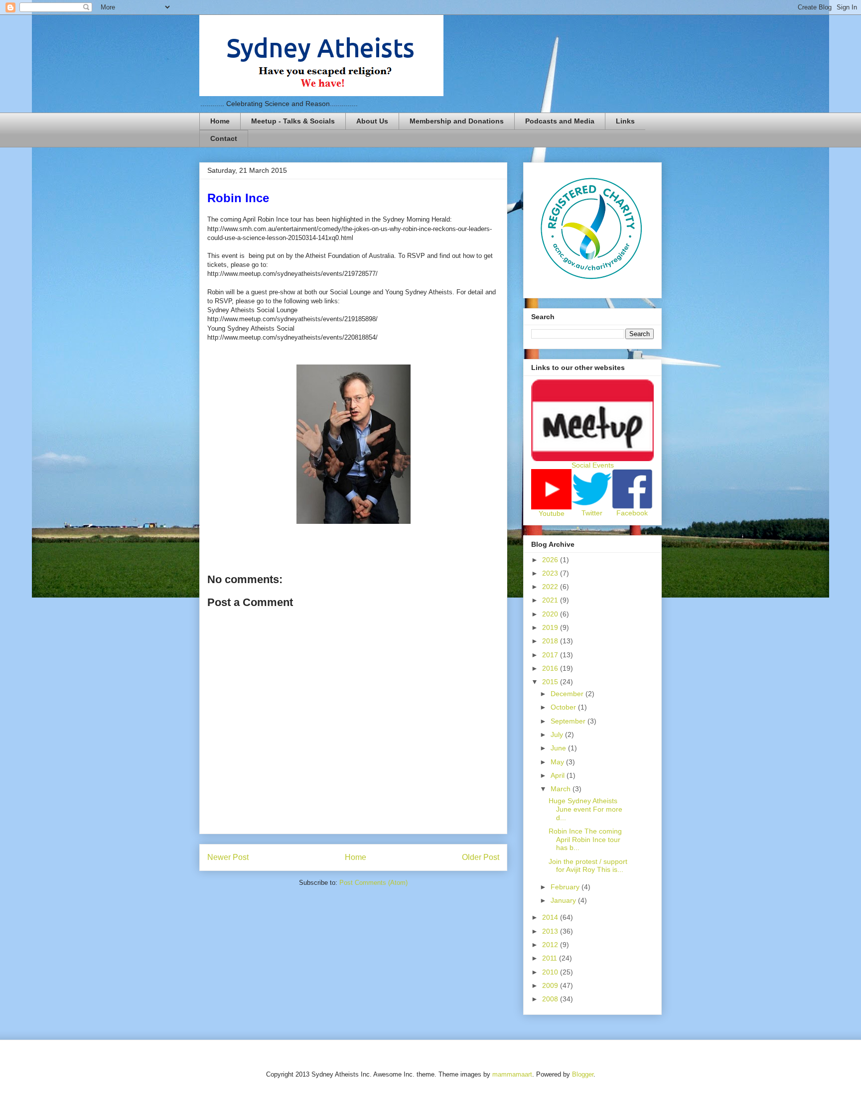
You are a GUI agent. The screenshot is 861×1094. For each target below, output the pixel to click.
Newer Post (228, 857)
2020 (551, 614)
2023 (551, 573)
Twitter (591, 513)
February (566, 887)
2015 (551, 682)
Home (220, 121)
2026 (551, 560)
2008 (551, 999)
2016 (551, 668)
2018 (551, 641)
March (562, 789)
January (564, 900)
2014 (551, 917)
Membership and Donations (457, 121)
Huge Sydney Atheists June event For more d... (585, 809)
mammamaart (512, 1074)
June (559, 748)
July (558, 734)
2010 (551, 972)
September (569, 721)
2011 (550, 958)
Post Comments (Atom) (373, 882)
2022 (551, 587)
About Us (372, 121)
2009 (551, 985)
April (559, 775)
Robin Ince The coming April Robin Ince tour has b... (585, 839)
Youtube (552, 513)
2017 (551, 655)
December (568, 694)
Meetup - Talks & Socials (293, 121)
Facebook (632, 513)
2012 (551, 945)
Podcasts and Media (559, 121)
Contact (223, 138)
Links (625, 121)
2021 (551, 600)
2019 (551, 627)
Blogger (582, 1074)
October (564, 707)
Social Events (593, 465)
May (558, 762)
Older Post (480, 857)
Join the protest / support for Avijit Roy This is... (588, 865)
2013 (551, 931)
